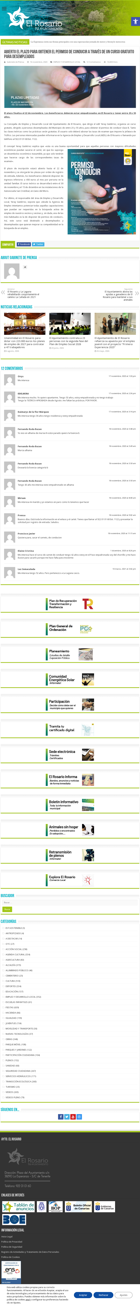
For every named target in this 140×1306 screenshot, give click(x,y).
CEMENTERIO (12, 975)
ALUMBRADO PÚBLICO (17, 970)
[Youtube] (73, 1117)
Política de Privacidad (11, 1241)
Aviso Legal (6, 1236)
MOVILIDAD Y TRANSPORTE (19, 1028)
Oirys (21, 376)
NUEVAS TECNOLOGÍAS (17, 1034)
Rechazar (103, 1295)
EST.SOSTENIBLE (14, 928)
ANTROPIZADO (13, 933)
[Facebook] (61, 1117)
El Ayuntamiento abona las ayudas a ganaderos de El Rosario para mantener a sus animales (117, 294)
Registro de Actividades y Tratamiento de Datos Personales (30, 1252)
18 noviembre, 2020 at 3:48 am (122, 429)
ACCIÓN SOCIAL (14, 949)
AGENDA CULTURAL (15, 954)
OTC (8, 944)
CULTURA (10, 981)
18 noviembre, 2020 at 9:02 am (122, 515)
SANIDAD (10, 1065)
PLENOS (9, 1060)
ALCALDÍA (11, 965)
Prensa (21, 515)
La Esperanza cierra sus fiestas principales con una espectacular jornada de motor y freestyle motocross (78, 41)
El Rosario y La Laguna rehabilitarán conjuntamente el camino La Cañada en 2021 (23, 293)
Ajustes (123, 1295)
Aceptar (83, 1295)
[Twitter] (67, 1117)
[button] (135, 21)
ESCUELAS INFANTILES (17, 1002)
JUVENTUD (11, 1023)
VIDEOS (9, 1092)
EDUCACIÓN (12, 991)
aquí (28, 1299)
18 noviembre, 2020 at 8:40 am (122, 498)
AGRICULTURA (13, 960)
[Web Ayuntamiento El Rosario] (70, 18)
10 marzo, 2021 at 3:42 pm (124, 569)
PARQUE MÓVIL (13, 1044)
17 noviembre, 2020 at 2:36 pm (122, 393)
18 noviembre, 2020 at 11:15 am (122, 533)
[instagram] (79, 1117)
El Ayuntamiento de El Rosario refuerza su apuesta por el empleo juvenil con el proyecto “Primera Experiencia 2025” (115, 343)
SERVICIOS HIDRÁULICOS (18, 1076)
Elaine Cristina (26, 551)
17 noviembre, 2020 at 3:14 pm (122, 412)
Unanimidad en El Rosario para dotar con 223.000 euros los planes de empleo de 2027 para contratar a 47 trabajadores (24, 343)
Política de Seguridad (11, 1247)
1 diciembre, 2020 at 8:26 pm (123, 551)
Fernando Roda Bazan (30, 429)
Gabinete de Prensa (15, 62)
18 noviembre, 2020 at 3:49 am (122, 446)
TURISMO (10, 1087)
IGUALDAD (11, 1018)
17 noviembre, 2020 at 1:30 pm (122, 376)
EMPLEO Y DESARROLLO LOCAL (66, 62)
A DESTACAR (12, 938)
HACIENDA (11, 1012)
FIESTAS (9, 1007)
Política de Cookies (10, 1257)
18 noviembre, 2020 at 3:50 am (122, 463)
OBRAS (9, 1039)
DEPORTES (11, 986)
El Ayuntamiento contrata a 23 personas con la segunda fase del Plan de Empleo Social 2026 (68, 341)
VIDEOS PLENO (13, 1097)
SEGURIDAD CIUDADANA (18, 1071)
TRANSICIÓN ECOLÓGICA (18, 1081)
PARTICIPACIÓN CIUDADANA (20, 1055)
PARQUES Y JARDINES (16, 1050)
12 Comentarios (94, 62)
